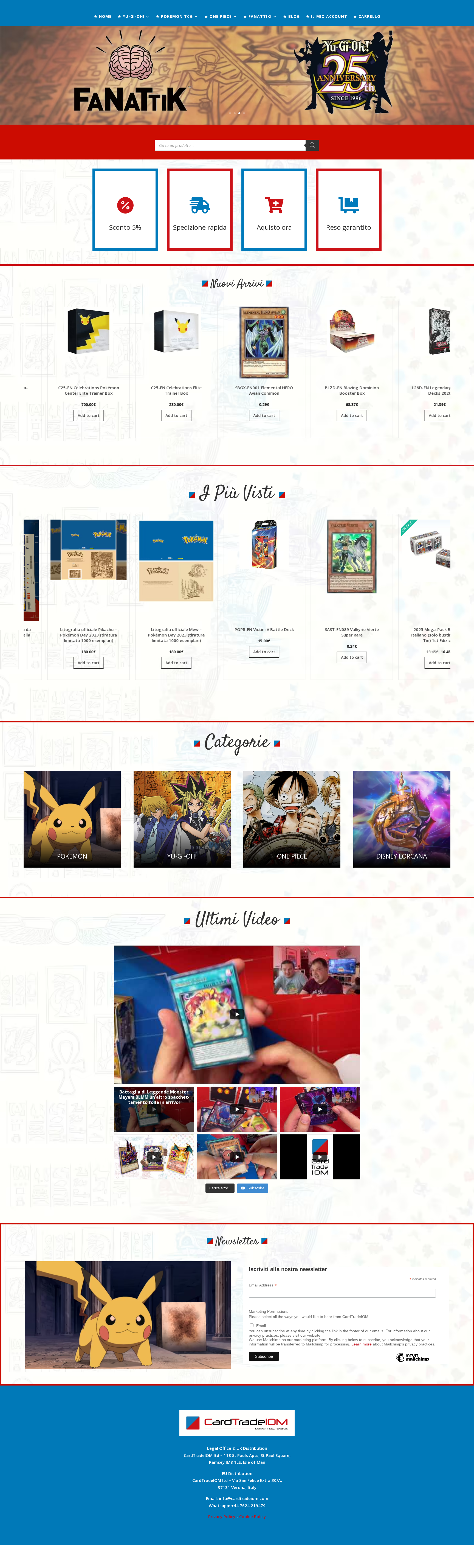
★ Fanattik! (257, 17)
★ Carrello (366, 17)
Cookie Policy (252, 1516)
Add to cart (70, 415)
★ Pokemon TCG (174, 17)
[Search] (312, 145)
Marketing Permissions (268, 1311)
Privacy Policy (221, 1516)
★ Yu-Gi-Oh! (131, 17)
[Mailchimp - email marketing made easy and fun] (412, 1361)
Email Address (263, 1285)
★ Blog (291, 17)
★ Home (103, 17)
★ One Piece (218, 17)
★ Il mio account (326, 17)
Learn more (361, 1344)
